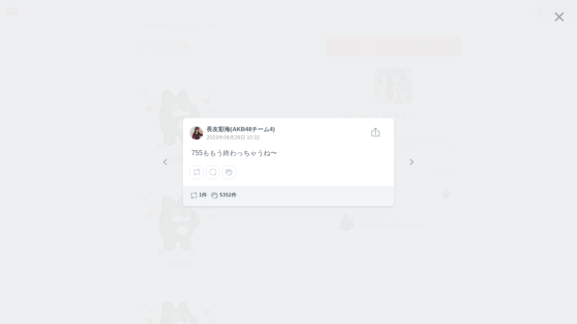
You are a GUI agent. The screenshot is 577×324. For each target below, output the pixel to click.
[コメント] (213, 172)
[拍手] (229, 172)
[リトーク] (197, 172)
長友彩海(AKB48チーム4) (196, 133)
